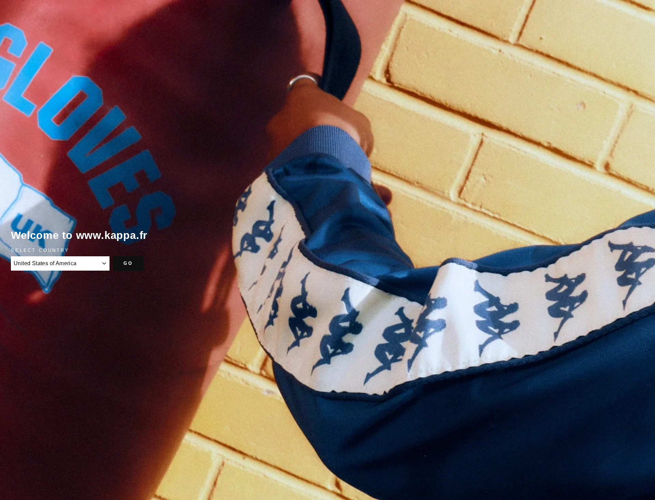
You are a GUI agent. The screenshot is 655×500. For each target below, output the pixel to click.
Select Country (40, 250)
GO (128, 263)
